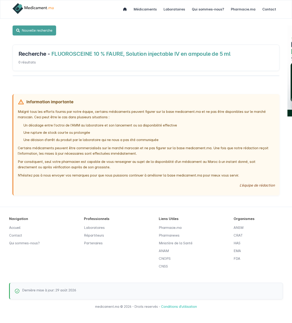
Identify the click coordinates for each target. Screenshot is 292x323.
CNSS (163, 266)
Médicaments (145, 9)
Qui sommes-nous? (208, 9)
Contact (269, 9)
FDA (237, 258)
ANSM (238, 227)
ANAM (164, 251)
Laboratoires (174, 9)
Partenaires (93, 243)
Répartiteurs (94, 235)
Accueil (15, 227)
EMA (237, 251)
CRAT (238, 235)
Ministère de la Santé (176, 243)
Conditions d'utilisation (179, 306)
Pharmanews (169, 235)
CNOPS (165, 258)
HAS (237, 243)
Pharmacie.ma (243, 9)
